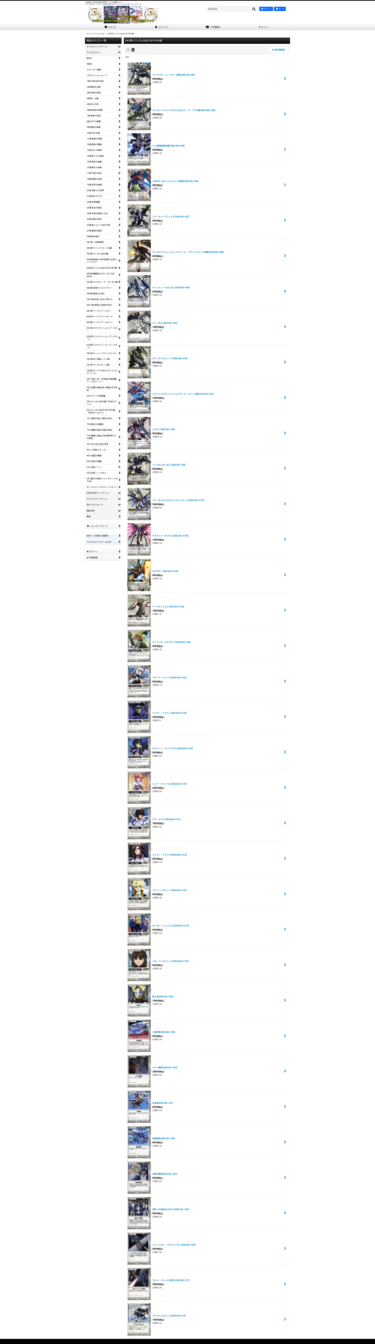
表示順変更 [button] (280, 50)
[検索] (254, 9)
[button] (264, 27)
